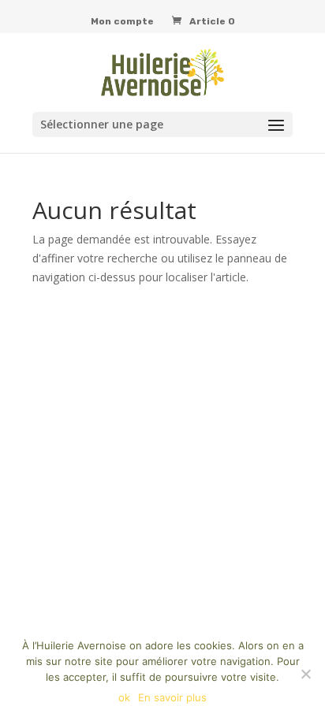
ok (124, 697)
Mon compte (122, 22)
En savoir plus (172, 697)
